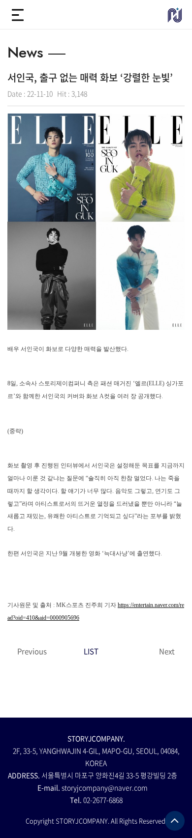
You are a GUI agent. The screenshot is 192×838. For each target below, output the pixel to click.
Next (167, 651)
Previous (32, 651)
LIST (91, 651)
